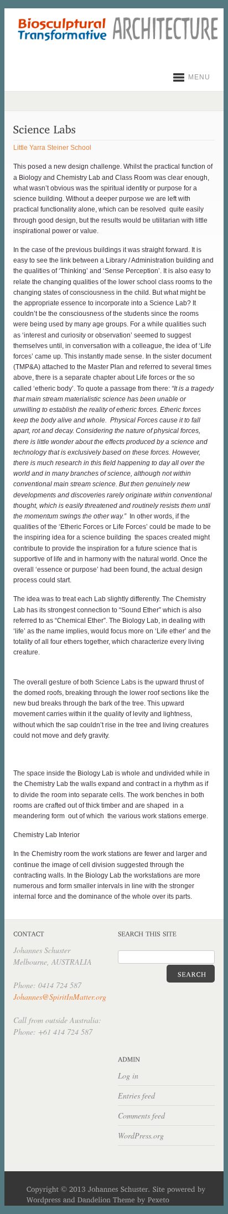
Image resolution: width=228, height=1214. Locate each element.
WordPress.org (141, 1135)
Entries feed (136, 1095)
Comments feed (141, 1115)
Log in (128, 1075)
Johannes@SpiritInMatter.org (59, 996)
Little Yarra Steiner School (52, 148)
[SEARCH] (191, 974)
